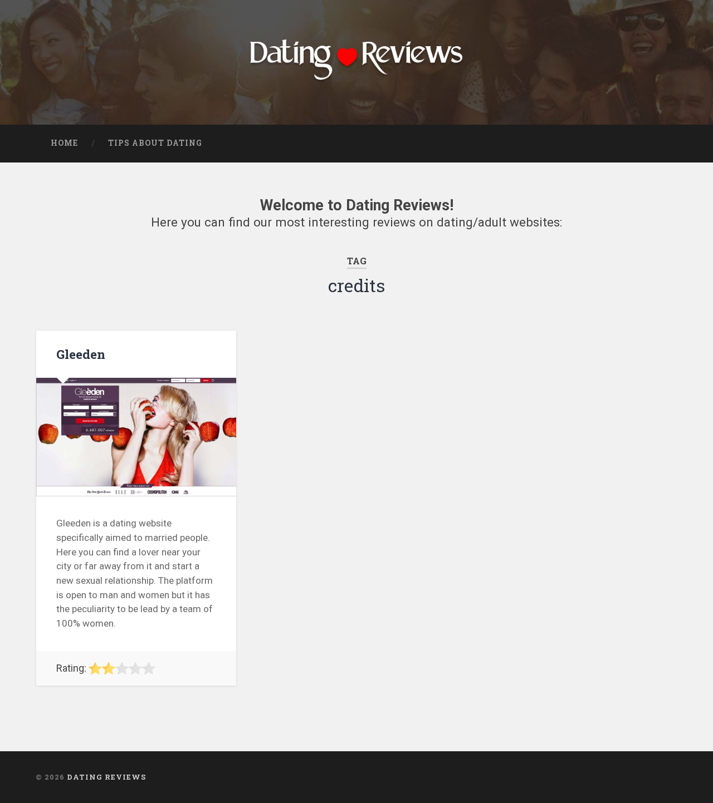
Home (64, 143)
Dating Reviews (106, 776)
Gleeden (80, 354)
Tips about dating (155, 143)
